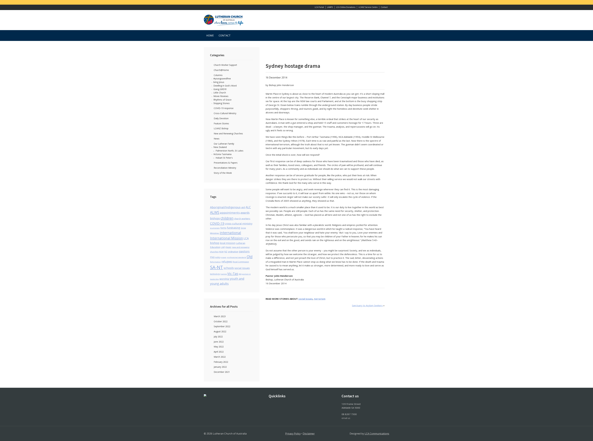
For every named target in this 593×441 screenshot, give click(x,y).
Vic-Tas (232, 273)
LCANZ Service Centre (368, 7)
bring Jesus (218, 82)
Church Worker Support (225, 64)
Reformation (215, 262)
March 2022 (220, 356)
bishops (215, 218)
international (230, 232)
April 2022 (219, 351)
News (216, 138)
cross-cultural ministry (238, 223)
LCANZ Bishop (221, 128)
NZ (225, 251)
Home (210, 35)
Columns (218, 75)
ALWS (214, 212)
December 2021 (222, 371)
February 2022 (221, 361)
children (227, 218)
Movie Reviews (220, 96)
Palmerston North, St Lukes (229, 150)
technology (215, 274)
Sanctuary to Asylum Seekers (367, 305)
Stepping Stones (221, 103)
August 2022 (220, 331)
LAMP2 (330, 7)
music (228, 247)
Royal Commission (241, 261)
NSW (221, 251)
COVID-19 (217, 223)
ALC (248, 207)
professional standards (236, 257)
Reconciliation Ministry (225, 167)
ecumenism (215, 228)
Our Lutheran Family (224, 143)
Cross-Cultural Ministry (225, 113)
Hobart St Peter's (224, 157)
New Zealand (220, 147)
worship (224, 279)
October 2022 (220, 321)
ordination (233, 251)
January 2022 (220, 366)
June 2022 (219, 341)
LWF (223, 247)
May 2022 (219, 346)
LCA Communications (377, 433)
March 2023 (220, 316)
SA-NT (216, 267)
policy (218, 257)
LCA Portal (319, 7)
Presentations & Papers (226, 162)
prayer (224, 257)
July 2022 (218, 336)
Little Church (219, 92)
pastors (244, 251)
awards (245, 212)
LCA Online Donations (345, 7)
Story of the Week (223, 172)
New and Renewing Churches (228, 133)
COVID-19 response (223, 108)
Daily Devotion (221, 118)
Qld (249, 256)
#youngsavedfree (222, 78)
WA (240, 274)
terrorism (319, 298)
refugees (226, 261)
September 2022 (222, 326)
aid (243, 207)
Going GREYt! (220, 89)
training (224, 274)
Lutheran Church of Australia (296, 20)
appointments (230, 212)
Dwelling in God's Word (225, 85)
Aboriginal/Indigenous (225, 207)
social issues (305, 298)
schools (229, 268)
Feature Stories (221, 123)
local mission (227, 243)
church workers (242, 218)
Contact (384, 7)
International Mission (226, 238)
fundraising (233, 227)
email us (346, 418)
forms (223, 227)
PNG (212, 257)
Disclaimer (309, 433)
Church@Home (221, 70)
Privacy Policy (293, 433)
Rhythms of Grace (222, 99)
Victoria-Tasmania (222, 154)
